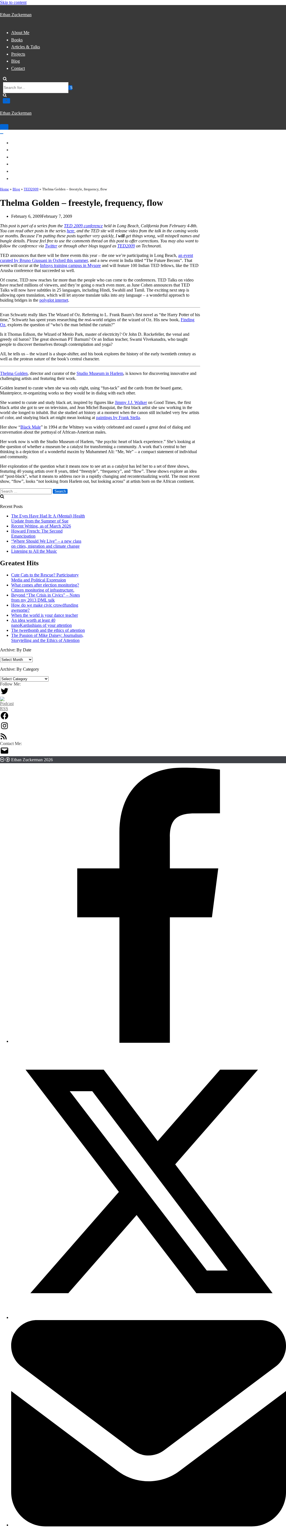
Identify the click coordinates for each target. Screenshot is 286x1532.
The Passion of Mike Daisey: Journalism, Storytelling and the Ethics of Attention (47, 638)
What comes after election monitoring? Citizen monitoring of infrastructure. (45, 587)
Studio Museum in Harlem (100, 373)
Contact (18, 68)
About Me (20, 32)
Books (17, 39)
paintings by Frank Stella (118, 417)
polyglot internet (53, 300)
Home (4, 189)
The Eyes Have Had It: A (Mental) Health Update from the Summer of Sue (48, 518)
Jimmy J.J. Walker (131, 402)
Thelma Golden (14, 373)
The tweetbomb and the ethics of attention (48, 630)
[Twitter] (4, 694)
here (70, 230)
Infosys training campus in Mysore (70, 265)
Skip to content (13, 2)
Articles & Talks (25, 46)
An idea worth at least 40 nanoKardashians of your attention (41, 623)
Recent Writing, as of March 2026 (41, 526)
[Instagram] (4, 728)
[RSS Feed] (3, 738)
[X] (148, 1317)
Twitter (51, 245)
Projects (18, 54)
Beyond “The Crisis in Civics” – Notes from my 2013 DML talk (45, 597)
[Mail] (4, 753)
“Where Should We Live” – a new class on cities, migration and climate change (46, 544)
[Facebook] (4, 718)
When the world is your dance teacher (44, 615)
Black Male (30, 427)
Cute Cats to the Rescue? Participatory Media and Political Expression (45, 577)
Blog (15, 61)
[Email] (148, 1524)
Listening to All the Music (34, 551)
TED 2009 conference (83, 225)
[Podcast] (7, 708)
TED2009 (31, 189)
